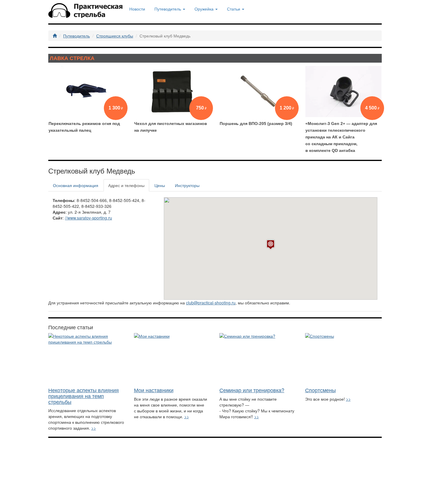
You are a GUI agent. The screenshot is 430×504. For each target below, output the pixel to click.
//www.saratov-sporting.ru (88, 218)
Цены (159, 185)
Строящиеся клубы (114, 36)
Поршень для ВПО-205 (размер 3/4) (256, 123)
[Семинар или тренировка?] (257, 358)
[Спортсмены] (343, 358)
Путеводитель (76, 36)
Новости (137, 9)
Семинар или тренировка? (251, 390)
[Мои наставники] (172, 358)
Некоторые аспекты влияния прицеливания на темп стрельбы (83, 395)
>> (93, 428)
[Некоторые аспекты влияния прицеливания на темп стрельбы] (86, 358)
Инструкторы (187, 185)
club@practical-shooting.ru (210, 303)
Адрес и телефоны (126, 185)
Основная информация (75, 185)
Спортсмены (320, 390)
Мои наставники (153, 390)
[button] (270, 244)
